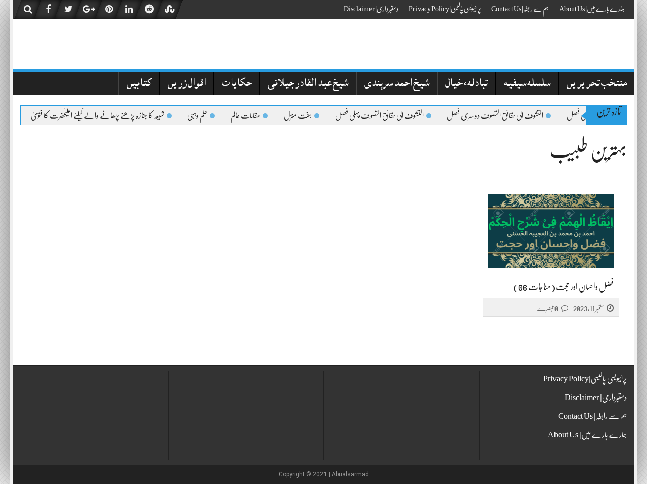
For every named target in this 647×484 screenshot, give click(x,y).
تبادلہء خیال (466, 84)
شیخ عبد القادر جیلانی (308, 84)
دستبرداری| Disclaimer (371, 9)
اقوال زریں (187, 84)
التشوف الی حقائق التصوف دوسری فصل (499, 115)
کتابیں (139, 84)
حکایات (237, 84)
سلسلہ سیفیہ (527, 84)
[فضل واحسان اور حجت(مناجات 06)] (551, 231)
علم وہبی (201, 115)
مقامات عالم (249, 115)
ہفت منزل (302, 115)
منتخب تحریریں (597, 84)
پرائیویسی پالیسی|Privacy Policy (445, 9)
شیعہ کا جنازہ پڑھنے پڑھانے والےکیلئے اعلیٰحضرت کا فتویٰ (101, 115)
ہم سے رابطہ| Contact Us (520, 9)
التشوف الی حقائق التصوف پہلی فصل (383, 115)
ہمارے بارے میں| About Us (591, 9)
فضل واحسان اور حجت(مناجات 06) (563, 287)
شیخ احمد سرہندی (396, 84)
